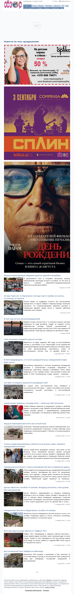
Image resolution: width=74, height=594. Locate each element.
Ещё (66, 6)
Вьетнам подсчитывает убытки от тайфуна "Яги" (25, 531)
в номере (39, 8)
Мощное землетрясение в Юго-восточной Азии (25, 423)
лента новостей (29, 8)
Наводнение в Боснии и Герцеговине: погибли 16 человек (30, 510)
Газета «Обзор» (38, 6)
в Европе (47, 8)
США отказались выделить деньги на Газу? (23, 339)
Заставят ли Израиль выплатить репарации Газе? (26, 382)
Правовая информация (33, 590)
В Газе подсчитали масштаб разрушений (22, 319)
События (57, 6)
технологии (55, 8)
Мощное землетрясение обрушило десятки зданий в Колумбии (32, 275)
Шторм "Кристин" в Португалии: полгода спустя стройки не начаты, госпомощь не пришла (34, 297)
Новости (27, 6)
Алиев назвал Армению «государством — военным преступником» (34, 403)
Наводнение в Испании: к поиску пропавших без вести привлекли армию (37, 467)
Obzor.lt (48, 580)
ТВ (63, 6)
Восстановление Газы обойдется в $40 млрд (23, 551)
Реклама (48, 6)
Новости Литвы (50, 587)
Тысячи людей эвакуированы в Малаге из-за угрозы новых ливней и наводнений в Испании (34, 445)
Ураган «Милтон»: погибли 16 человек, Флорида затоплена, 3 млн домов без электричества (36, 488)
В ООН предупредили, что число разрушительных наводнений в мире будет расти (35, 361)
